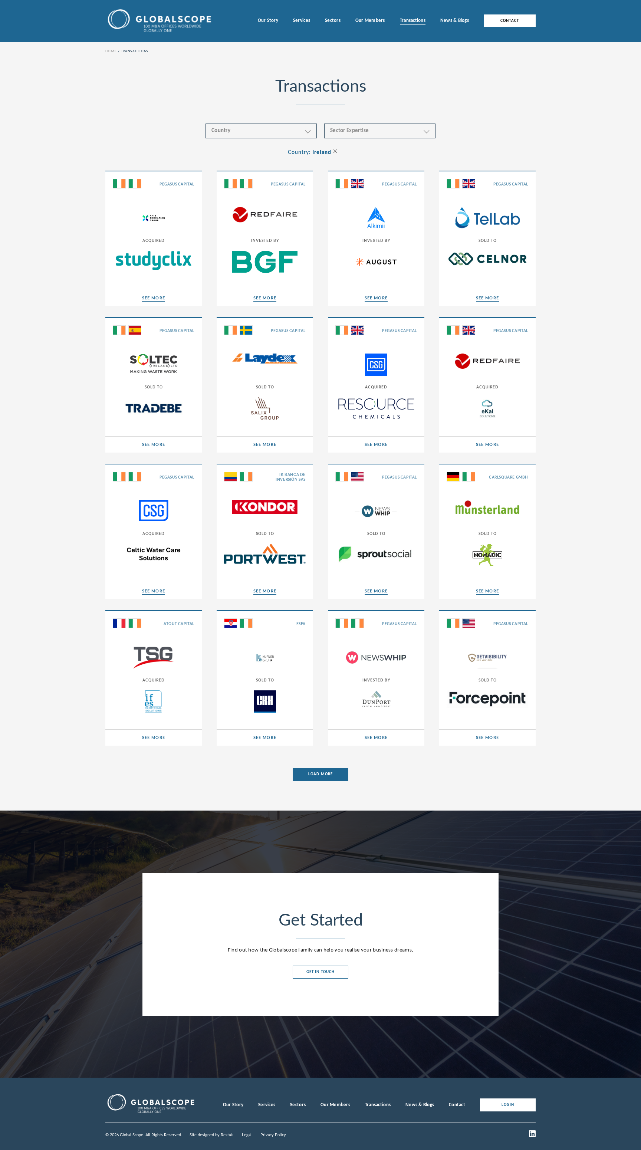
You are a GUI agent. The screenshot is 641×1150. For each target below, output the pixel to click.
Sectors (333, 20)
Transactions (412, 20)
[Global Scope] (150, 1113)
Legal (247, 1135)
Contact (509, 21)
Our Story (268, 20)
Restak (227, 1135)
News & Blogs (454, 20)
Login (508, 1105)
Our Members (370, 20)
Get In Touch (320, 972)
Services (301, 20)
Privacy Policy (273, 1135)
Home (111, 51)
